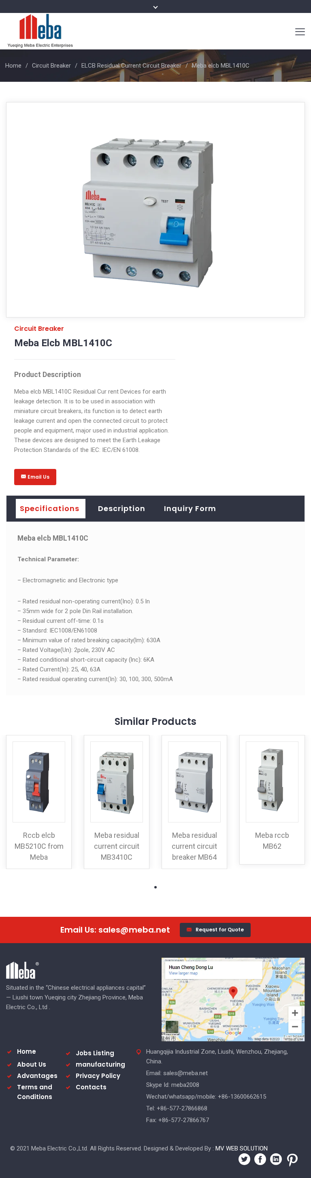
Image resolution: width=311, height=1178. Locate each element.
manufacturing (100, 1064)
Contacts (91, 1087)
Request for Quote (220, 929)
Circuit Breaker (51, 65)
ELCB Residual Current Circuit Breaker (131, 65)
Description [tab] (121, 508)
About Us (31, 1064)
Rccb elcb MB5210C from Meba (39, 846)
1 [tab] (155, 887)
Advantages (37, 1075)
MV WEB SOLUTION (241, 1148)
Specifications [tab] (49, 508)
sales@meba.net (134, 929)
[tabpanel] (39, 802)
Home (13, 65)
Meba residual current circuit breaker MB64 (194, 846)
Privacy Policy (98, 1075)
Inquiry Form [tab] (190, 508)
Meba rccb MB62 (272, 840)
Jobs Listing (95, 1053)
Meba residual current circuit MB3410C (116, 846)
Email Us (38, 476)
